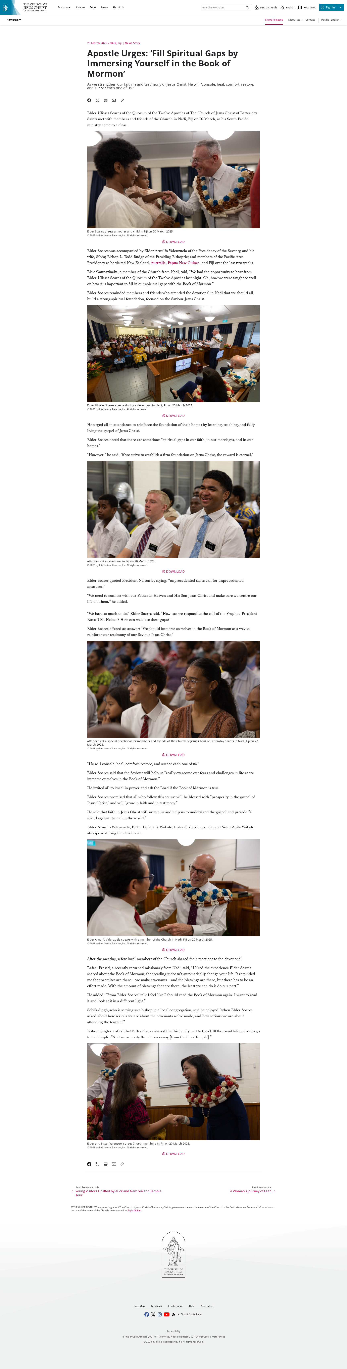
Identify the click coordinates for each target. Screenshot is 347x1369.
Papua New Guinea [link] (184, 262)
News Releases (274, 19)
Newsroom (13, 19)
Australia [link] (158, 262)
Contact (310, 19)
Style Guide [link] (134, 1210)
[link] (89, 1164)
